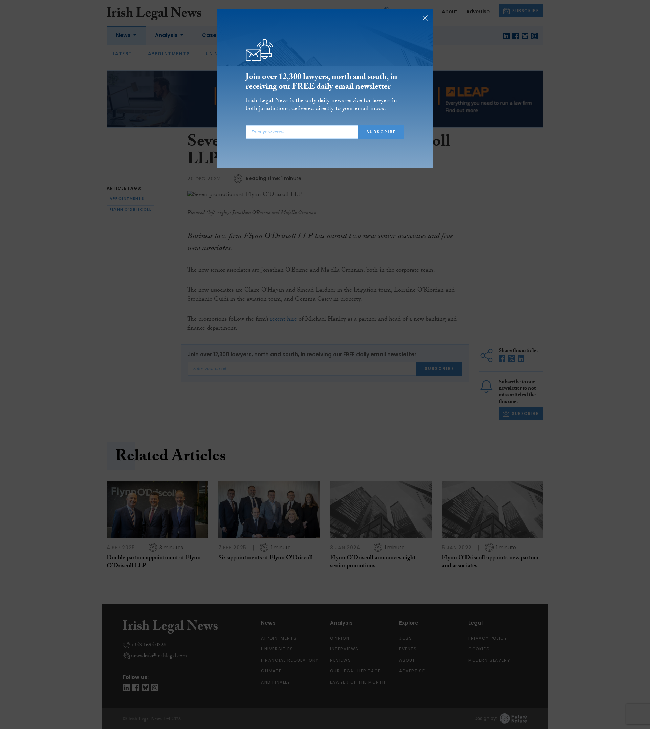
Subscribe (381, 132)
